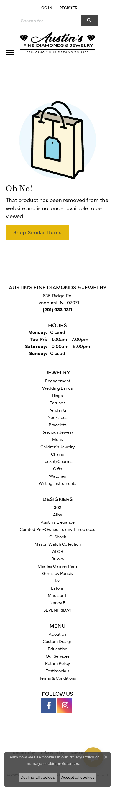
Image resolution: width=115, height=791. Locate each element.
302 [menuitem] (57, 507)
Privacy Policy (81, 757)
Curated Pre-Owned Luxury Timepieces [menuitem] (57, 529)
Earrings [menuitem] (57, 402)
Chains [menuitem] (57, 454)
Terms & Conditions (57, 678)
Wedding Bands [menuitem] (57, 388)
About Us (57, 634)
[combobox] (49, 20)
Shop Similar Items (37, 232)
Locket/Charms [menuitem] (57, 461)
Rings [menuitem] (57, 395)
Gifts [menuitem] (57, 468)
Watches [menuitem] (57, 476)
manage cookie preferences (53, 763)
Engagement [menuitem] (57, 380)
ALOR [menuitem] (57, 551)
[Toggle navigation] (10, 52)
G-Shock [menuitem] (57, 536)
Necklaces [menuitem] (57, 417)
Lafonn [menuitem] (57, 588)
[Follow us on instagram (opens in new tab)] (65, 705)
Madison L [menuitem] (58, 595)
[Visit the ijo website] (67, 734)
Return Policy (57, 663)
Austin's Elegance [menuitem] (58, 522)
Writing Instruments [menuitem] (57, 483)
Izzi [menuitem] (57, 580)
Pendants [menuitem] (57, 410)
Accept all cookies (78, 777)
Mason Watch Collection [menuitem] (57, 544)
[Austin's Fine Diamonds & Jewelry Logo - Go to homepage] (57, 43)
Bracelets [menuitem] (58, 424)
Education (57, 648)
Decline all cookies (37, 777)
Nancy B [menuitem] (57, 602)
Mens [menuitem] (57, 439)
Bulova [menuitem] (57, 558)
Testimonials (57, 670)
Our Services (58, 656)
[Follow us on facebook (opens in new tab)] (48, 705)
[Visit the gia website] (48, 734)
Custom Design (57, 641)
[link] (67, 7)
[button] (45, 7)
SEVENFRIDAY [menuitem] (57, 610)
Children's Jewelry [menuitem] (57, 446)
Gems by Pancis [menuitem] (57, 573)
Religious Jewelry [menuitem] (57, 432)
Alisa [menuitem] (57, 514)
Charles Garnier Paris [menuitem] (58, 566)
